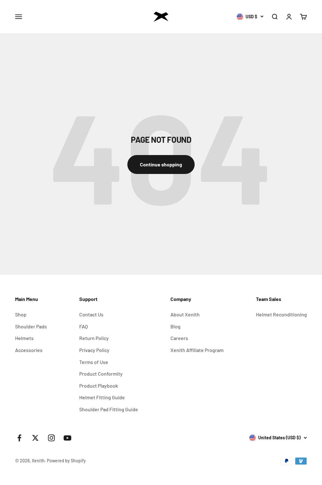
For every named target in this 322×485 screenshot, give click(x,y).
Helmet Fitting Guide (102, 397)
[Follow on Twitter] (35, 438)
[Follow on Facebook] (19, 438)
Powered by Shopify (66, 460)
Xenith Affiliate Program (197, 350)
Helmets (24, 338)
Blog (175, 326)
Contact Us (91, 314)
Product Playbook (98, 386)
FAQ (83, 326)
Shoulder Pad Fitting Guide (108, 409)
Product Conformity (101, 374)
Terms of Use (93, 362)
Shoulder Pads (31, 326)
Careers (179, 338)
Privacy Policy (94, 350)
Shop (20, 314)
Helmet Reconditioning (281, 314)
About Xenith (185, 314)
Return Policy (94, 338)
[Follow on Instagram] (51, 438)
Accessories (28, 350)
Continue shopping (161, 164)
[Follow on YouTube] (67, 438)
